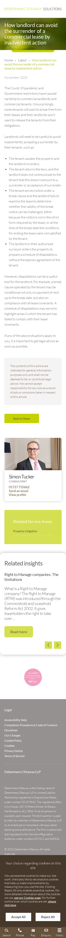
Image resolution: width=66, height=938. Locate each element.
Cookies (9, 745)
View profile (17, 495)
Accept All (18, 917)
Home (8, 60)
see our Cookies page (27, 897)
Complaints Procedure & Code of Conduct (30, 725)
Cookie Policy (13, 740)
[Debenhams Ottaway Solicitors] (33, 9)
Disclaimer (11, 730)
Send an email (18, 491)
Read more (18, 632)
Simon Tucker (21, 477)
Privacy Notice (13, 750)
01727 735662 (19, 487)
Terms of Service (14, 756)
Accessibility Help (15, 720)
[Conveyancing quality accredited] (33, 677)
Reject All (48, 917)
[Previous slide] (48, 645)
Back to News (21, 418)
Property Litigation (25, 531)
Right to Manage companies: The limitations (31, 577)
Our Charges (12, 735)
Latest (22, 60)
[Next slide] (57, 645)
